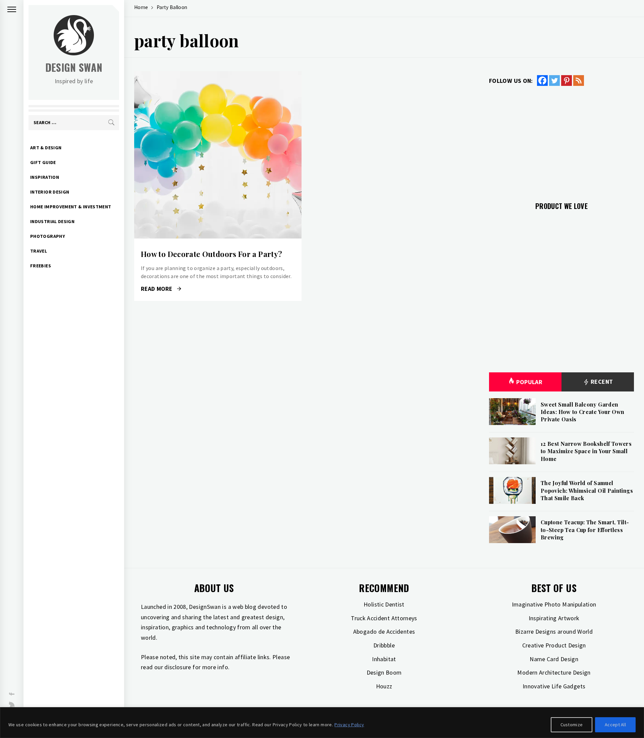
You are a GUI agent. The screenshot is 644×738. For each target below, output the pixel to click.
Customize (571, 725)
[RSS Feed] (578, 80)
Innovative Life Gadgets (554, 686)
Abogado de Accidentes (384, 631)
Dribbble (384, 645)
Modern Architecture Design (553, 672)
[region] (322, 722)
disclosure (177, 667)
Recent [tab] (601, 381)
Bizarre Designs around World (554, 631)
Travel (38, 251)
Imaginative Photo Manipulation (554, 604)
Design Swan (74, 67)
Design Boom (384, 672)
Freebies (40, 266)
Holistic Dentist (384, 604)
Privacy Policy (349, 725)
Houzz (384, 686)
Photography (47, 236)
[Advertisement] (561, 140)
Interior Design (49, 192)
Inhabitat (384, 659)
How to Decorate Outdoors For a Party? (211, 254)
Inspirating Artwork (554, 618)
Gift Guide (43, 162)
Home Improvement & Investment (70, 207)
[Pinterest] (566, 80)
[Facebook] (542, 80)
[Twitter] (554, 80)
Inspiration (44, 177)
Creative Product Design (554, 645)
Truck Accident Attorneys (384, 618)
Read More (218, 155)
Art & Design (45, 148)
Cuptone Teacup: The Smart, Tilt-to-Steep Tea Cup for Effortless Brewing (585, 530)
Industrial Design (52, 221)
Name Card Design (554, 659)
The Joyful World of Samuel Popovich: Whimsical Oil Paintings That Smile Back (587, 490)
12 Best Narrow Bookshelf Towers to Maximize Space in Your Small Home (586, 451)
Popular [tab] (529, 382)
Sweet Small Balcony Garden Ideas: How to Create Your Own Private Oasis (582, 412)
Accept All (615, 725)
